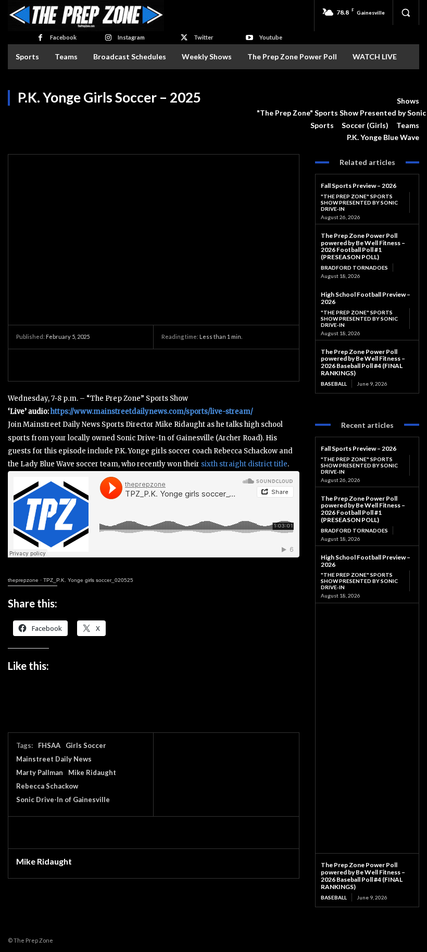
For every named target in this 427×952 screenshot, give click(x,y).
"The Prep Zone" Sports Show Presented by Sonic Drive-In (359, 202)
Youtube (270, 37)
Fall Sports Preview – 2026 (358, 185)
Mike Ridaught (92, 772)
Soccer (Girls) (365, 125)
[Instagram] (108, 37)
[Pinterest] (74, 364)
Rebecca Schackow (47, 786)
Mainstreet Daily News (54, 759)
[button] (405, 12)
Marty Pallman (39, 772)
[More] (123, 364)
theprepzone (23, 580)
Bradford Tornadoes (354, 267)
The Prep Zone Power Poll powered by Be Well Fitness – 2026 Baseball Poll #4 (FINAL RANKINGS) (363, 362)
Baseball (334, 383)
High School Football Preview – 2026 (365, 298)
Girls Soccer (86, 745)
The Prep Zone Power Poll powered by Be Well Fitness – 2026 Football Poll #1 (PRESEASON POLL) (363, 246)
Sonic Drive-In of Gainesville (63, 799)
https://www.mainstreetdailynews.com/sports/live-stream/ (152, 411)
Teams (407, 125)
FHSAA (49, 745)
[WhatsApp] (98, 364)
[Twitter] (184, 37)
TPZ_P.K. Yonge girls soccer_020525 (88, 580)
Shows (408, 100)
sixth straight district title (244, 464)
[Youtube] (249, 37)
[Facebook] (39, 37)
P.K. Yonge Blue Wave (383, 137)
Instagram (131, 37)
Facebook (63, 37)
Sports (322, 125)
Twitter (204, 37)
